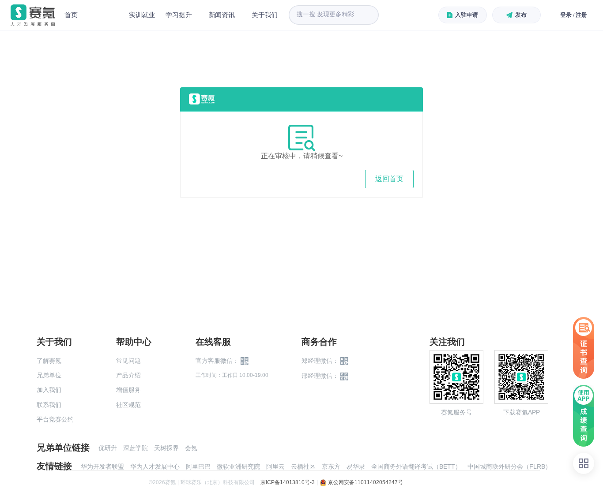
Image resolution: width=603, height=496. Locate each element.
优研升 (107, 447)
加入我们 (49, 389)
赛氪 (33, 15)
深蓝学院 (135, 447)
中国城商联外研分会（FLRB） (509, 466)
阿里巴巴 (198, 466)
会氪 (191, 447)
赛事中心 (103, 15)
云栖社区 (303, 466)
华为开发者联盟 (102, 466)
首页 (71, 15)
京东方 (331, 466)
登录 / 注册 (573, 14)
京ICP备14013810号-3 (287, 482)
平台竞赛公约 (55, 419)
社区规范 (128, 404)
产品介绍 (128, 375)
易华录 (356, 466)
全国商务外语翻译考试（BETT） (416, 466)
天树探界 (166, 447)
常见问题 (128, 360)
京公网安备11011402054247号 (365, 482)
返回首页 (389, 179)
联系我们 (49, 404)
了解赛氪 (49, 360)
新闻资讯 (222, 15)
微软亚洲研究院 (238, 466)
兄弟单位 (49, 375)
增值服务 (128, 389)
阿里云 (275, 466)
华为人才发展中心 (155, 466)
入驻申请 (466, 14)
